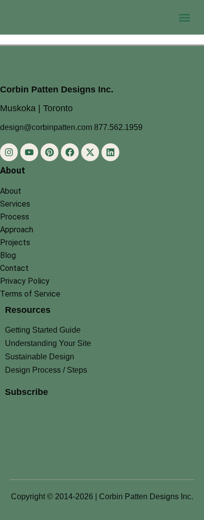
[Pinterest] (49, 152)
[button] (184, 17)
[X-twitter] (90, 152)
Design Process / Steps (46, 370)
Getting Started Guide (43, 330)
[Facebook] (70, 152)
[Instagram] (9, 152)
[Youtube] (29, 152)
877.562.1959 (118, 127)
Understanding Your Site (48, 343)
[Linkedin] (110, 152)
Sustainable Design (39, 356)
